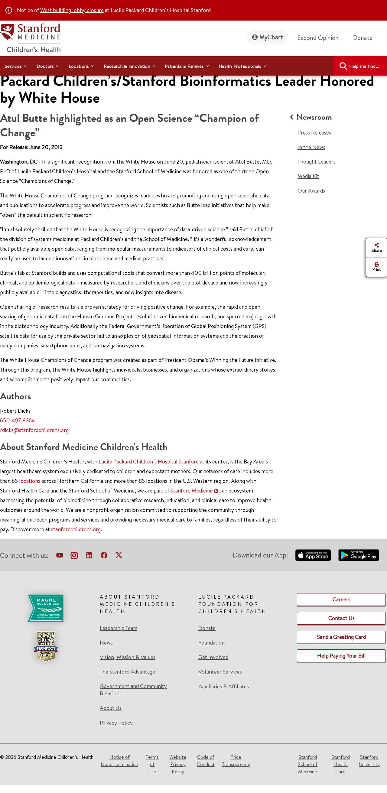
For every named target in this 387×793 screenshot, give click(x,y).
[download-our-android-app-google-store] (358, 555)
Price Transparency (236, 761)
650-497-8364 (17, 420)
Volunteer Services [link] (220, 671)
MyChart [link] (271, 37)
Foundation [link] (211, 642)
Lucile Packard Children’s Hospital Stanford (149, 461)
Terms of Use (152, 764)
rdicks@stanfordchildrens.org (34, 430)
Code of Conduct (206, 761)
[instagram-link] (74, 556)
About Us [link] (111, 708)
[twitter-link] (118, 556)
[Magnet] (45, 608)
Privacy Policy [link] (116, 722)
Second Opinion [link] (318, 38)
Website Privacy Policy (177, 764)
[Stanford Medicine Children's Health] (30, 37)
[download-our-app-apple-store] (313, 555)
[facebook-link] (104, 556)
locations (29, 481)
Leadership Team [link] (118, 628)
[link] (144, 659)
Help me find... (364, 66)
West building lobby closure (72, 10)
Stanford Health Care (340, 764)
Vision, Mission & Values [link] (127, 657)
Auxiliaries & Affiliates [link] (223, 686)
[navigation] (193, 66)
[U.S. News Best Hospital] (45, 646)
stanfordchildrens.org (76, 529)
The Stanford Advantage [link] (127, 671)
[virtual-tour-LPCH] (59, 556)
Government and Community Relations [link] (133, 690)
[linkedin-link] (89, 556)
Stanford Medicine (192, 490)
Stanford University (369, 761)
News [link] (106, 642)
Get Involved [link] (213, 657)
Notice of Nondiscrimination (119, 761)
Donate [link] (362, 38)
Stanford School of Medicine (307, 764)
